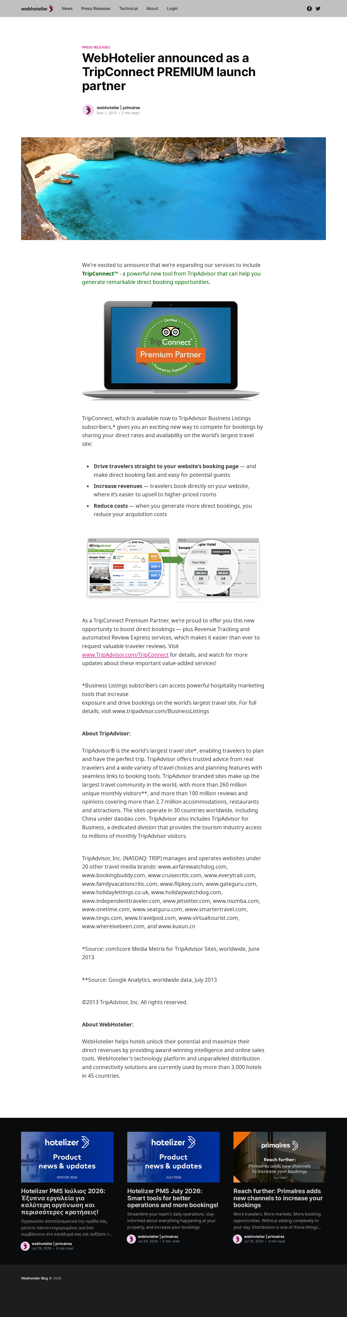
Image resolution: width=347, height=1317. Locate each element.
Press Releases (96, 8)
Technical (128, 8)
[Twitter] (318, 8)
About (152, 8)
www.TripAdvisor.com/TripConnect (125, 654)
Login (172, 8)
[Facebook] (309, 8)
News (67, 8)
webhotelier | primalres (118, 107)
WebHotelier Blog (34, 1278)
